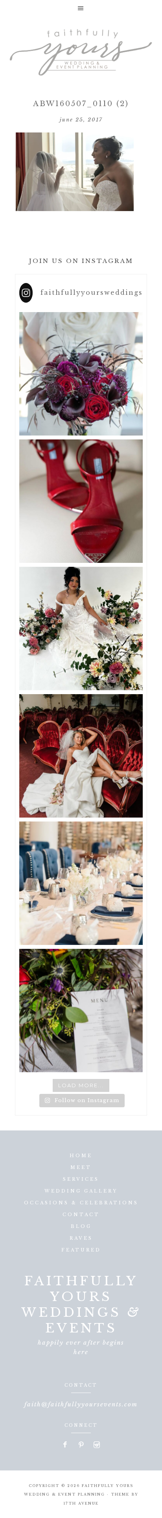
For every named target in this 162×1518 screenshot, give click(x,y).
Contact (81, 1214)
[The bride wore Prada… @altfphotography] (81, 501)
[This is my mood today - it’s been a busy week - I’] (81, 756)
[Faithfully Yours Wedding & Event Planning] (81, 49)
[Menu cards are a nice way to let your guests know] (81, 1010)
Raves (81, 1238)
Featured (81, 1250)
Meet (81, 1167)
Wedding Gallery (81, 1191)
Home (81, 1155)
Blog (81, 1226)
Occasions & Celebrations (81, 1203)
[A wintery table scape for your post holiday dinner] (81, 883)
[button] (81, 8)
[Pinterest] (81, 1445)
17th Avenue (81, 1503)
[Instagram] (96, 1445)
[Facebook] (66, 1445)
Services (81, 1179)
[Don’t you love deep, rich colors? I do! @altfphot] (81, 374)
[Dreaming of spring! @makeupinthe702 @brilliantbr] (81, 628)
